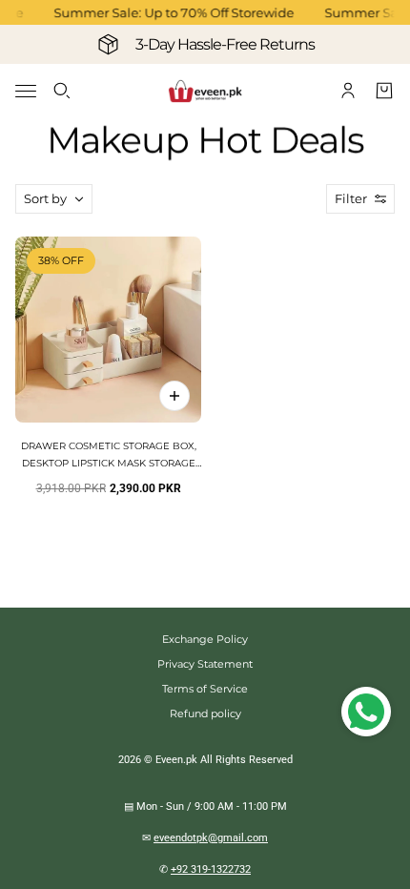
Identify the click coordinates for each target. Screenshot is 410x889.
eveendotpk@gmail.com (211, 838)
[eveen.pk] (205, 91)
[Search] (61, 90)
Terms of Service (205, 688)
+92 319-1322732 (211, 869)
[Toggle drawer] (25, 91)
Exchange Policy (205, 639)
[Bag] (384, 90)
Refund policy (205, 713)
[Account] (348, 90)
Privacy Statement (205, 664)
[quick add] (174, 396)
